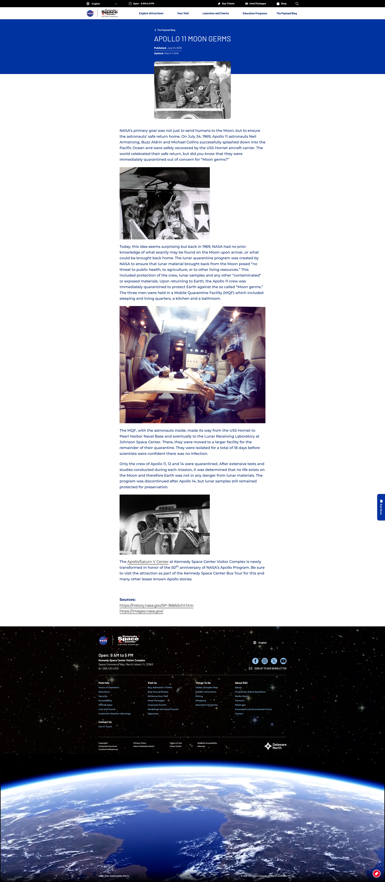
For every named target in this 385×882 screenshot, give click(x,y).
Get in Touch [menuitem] (105, 726)
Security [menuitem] (103, 696)
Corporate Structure (108, 746)
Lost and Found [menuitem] (107, 709)
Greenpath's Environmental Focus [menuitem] (253, 709)
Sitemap (201, 746)
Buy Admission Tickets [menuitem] (160, 687)
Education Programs (255, 13)
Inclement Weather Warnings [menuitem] (115, 713)
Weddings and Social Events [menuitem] (163, 709)
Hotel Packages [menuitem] (156, 700)
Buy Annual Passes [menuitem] (158, 691)
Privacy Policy (139, 743)
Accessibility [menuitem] (105, 700)
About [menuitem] (238, 687)
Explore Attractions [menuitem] (206, 691)
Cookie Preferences (108, 749)
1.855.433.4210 (110, 668)
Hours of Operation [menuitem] (109, 687)
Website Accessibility (207, 743)
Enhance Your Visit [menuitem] (158, 696)
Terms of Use (176, 743)
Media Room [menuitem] (242, 696)
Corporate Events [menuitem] (157, 705)
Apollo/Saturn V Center (148, 562)
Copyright (103, 743)
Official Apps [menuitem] (105, 705)
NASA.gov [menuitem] (240, 705)
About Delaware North (143, 746)
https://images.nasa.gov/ (141, 611)
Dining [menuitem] (199, 696)
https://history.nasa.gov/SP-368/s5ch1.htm (157, 605)
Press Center (176, 746)
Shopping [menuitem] (201, 700)
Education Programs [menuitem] (207, 705)
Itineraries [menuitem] (153, 713)
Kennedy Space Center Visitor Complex (122, 660)
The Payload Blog (286, 13)
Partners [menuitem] (239, 700)
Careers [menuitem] (239, 713)
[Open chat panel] (381, 507)
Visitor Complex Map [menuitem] (207, 687)
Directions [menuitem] (104, 691)
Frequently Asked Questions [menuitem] (250, 691)
